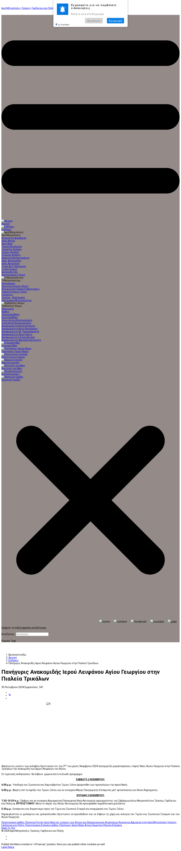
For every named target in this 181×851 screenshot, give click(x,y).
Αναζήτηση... (8, 634)
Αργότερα (94, 21)
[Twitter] (9, 695)
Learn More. (8, 847)
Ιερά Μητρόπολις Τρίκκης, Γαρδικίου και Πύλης (28, 8)
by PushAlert (63, 24)
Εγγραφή (115, 21)
